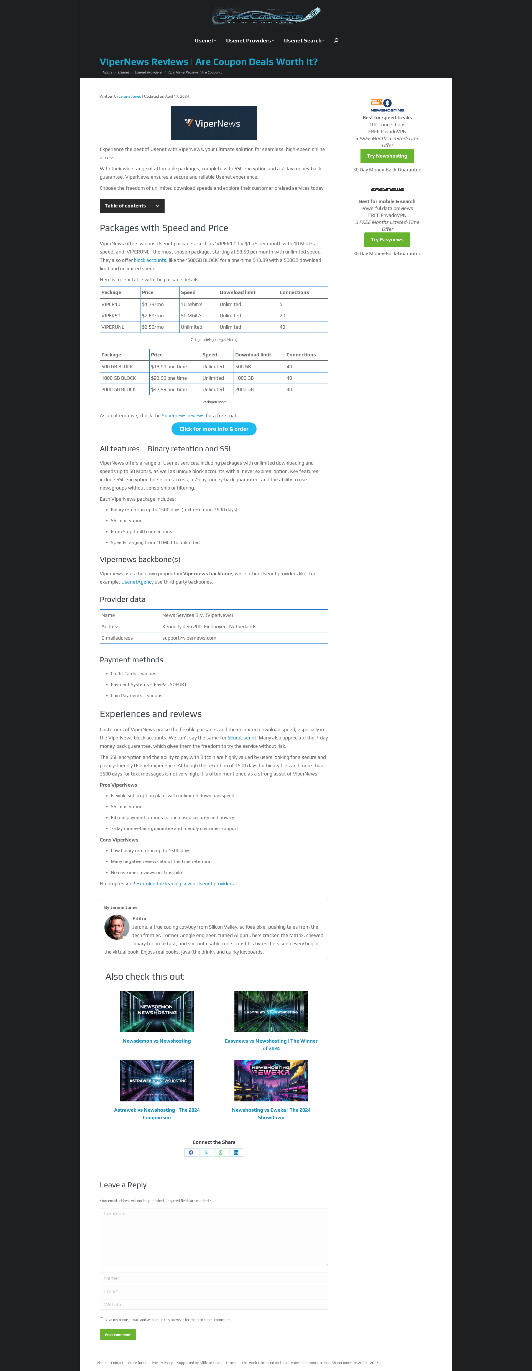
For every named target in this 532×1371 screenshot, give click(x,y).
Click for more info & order (214, 428)
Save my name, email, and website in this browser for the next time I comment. (168, 1320)
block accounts (150, 260)
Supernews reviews (183, 415)
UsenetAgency (137, 582)
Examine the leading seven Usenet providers (185, 883)
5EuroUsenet (241, 738)
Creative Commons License (309, 1363)
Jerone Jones (130, 96)
